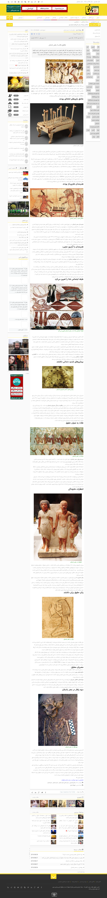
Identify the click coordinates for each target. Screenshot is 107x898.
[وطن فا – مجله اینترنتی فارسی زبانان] (85, 15)
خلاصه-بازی (96, 67)
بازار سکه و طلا (21, 103)
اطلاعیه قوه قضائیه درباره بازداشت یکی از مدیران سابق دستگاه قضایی (16, 155)
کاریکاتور (97, 124)
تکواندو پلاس (90, 60)
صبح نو (97, 87)
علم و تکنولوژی (95, 22)
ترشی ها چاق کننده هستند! (44, 836)
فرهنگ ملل (78, 30)
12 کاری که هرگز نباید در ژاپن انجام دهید (71, 864)
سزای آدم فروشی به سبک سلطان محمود (20, 45)
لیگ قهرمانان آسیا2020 (93, 100)
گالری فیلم (98, 882)
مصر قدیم (50, 783)
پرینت (74, 34)
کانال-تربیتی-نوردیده (94, 127)
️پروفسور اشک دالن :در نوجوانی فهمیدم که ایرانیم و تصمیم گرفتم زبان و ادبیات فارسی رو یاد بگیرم (68, 838)
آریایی (93, 47)
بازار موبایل (97, 36)
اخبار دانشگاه (21, 111)
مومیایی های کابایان (21, 232)
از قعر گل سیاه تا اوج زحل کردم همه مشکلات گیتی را (19, 50)
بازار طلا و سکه (96, 33)
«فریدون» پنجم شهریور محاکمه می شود (16, 149)
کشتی (93, 130)
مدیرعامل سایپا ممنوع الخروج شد (16, 160)
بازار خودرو (97, 30)
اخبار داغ (22, 168)
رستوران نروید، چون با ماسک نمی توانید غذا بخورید (76, 25)
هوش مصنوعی (95, 117)
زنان (98, 77)
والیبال (88, 117)
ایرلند (98, 54)
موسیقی (47, 18)
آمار (87, 47)
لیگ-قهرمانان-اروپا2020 (93, 94)
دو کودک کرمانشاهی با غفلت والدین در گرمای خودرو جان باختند (68, 817)
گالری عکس (91, 882)
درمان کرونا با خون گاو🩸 (72, 831)
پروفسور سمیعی (95, 120)
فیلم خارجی (89, 87)
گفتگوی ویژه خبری (94, 133)
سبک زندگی (85, 22)
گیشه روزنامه (74, 882)
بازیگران (84, 18)
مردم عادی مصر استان (64, 783)
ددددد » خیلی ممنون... (22, 330)
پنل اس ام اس (83, 882)
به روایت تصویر (74, 18)
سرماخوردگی (89, 77)
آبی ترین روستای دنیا (21, 235)
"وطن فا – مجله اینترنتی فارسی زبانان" (79, 887)
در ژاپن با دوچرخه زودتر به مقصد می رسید (19, 228)
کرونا (98, 130)
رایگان (88, 70)
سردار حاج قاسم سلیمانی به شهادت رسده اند (16, 143)
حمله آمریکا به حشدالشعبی (93, 64)
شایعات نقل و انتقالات (94, 84)
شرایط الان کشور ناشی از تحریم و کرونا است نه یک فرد (18, 69)
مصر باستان (55, 783)
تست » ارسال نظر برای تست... (20, 319)
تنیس (97, 60)
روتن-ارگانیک (96, 74)
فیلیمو (97, 90)
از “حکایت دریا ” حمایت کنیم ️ (43, 841)
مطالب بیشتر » (35, 797)
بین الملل (91, 18)
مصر (98, 107)
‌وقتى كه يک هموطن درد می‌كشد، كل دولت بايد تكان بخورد (41, 827)
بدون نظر (42, 38)
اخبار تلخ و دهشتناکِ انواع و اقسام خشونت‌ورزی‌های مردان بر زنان (41, 817)
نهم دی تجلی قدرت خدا (94, 114)
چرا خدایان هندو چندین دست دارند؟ (73, 854)
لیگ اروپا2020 (95, 97)
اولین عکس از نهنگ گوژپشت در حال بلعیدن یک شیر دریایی (19, 244)
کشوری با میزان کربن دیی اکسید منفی (18, 240)
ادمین (70, 38)
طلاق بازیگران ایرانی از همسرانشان (19, 369)
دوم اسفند (96, 70)
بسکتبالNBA (96, 57)
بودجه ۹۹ (89, 57)
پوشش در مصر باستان (70, 780)
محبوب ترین (12, 168)
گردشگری (39, 18)
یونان (94, 137)
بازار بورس (21, 96)
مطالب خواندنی (63, 18)
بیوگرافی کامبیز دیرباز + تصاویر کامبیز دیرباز (19, 352)
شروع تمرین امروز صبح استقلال (18, 214)
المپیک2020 (96, 50)
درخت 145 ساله (22, 237)
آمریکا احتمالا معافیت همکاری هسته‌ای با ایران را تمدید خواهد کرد (17, 138)
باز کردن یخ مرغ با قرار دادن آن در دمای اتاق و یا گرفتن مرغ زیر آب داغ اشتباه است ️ (68, 828)
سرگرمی (76, 22)
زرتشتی (88, 74)
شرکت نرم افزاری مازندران (63, 882)
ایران (98, 18)
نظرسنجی (89, 107)
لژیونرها (88, 90)
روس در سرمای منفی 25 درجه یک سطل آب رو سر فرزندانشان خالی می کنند (62, 858)
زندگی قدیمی (72, 783)
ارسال (79, 34)
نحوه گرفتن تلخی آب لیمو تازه (18, 89)
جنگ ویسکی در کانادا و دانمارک (74, 861)
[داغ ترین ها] (8, 18)
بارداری (88, 54)
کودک (88, 130)
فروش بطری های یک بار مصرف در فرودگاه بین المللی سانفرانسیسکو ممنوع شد (19, 250)
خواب (88, 67)
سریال (97, 80)
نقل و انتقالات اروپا (95, 110)
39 (98, 47)
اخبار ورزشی (21, 115)
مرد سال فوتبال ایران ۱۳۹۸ (93, 104)
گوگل (98, 137)
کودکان (54, 18)
